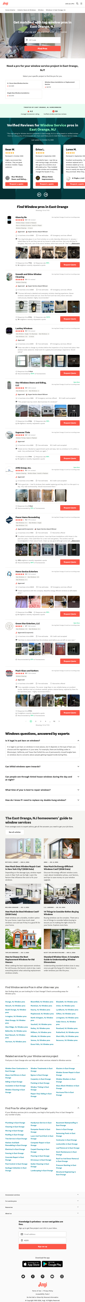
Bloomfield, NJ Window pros (42, 1002)
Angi (45, 862)
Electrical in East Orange (15, 1149)
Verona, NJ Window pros (40, 1040)
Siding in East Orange (13, 1082)
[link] (7, 178)
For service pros (11, 1201)
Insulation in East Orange (15, 1086)
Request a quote (16, 184)
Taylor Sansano (11, 952)
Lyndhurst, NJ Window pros (67, 1010)
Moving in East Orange (14, 1131)
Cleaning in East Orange (14, 1127)
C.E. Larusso (49, 907)
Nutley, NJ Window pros (40, 1028)
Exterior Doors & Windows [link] (27, 10)
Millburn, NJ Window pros (41, 1032)
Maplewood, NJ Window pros (42, 1014)
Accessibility (42, 1294)
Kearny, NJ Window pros (40, 1010)
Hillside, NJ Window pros (41, 1036)
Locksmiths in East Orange (66, 1144)
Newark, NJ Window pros (15, 1006)
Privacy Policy (48, 1291)
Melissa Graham (11, 907)
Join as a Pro (69, 4)
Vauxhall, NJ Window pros (41, 1024)
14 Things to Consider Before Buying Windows (61, 913)
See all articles (15, 832)
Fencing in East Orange (14, 1153)
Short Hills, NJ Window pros (67, 1036)
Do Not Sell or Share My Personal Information (42, 1297)
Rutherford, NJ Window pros (67, 1032)
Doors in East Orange (64, 1129)
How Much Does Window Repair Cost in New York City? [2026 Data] (22, 867)
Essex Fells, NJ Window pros (42, 1044)
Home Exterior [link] (10, 10)
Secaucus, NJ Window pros (67, 1040)
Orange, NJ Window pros (15, 1002)
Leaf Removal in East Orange (67, 1148)
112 (54, 721)
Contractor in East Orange (66, 1140)
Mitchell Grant (11, 862)
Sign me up (42, 1246)
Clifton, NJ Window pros (65, 1014)
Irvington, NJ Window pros (16, 1016)
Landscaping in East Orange (42, 1170)
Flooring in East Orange (40, 1156)
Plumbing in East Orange (15, 1123)
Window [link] (41, 10)
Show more (76, 243)
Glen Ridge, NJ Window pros (16, 1027)
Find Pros (42, 48)
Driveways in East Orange (41, 1160)
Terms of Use (36, 1291)
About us (8, 1213)
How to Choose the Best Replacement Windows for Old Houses (20, 959)
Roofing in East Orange (14, 1135)
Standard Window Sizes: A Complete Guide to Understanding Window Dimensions (61, 959)
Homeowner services (12, 1195)
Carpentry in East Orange (41, 1079)
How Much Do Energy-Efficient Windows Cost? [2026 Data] (58, 867)
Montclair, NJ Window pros (41, 1006)
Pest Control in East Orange (16, 1164)
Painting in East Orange (40, 1083)
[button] (21, 252)
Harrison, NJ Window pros (15, 1041)
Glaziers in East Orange (65, 1068)
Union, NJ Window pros (65, 1006)
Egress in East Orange (39, 1075)
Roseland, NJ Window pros (67, 1028)
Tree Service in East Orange (16, 1138)
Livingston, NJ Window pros (67, 1018)
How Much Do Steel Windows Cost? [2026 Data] (22, 913)
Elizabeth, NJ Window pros (66, 1002)
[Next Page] (59, 721)
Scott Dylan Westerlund (54, 952)
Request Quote (70, 265)
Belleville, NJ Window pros (16, 1031)
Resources (9, 1207)
